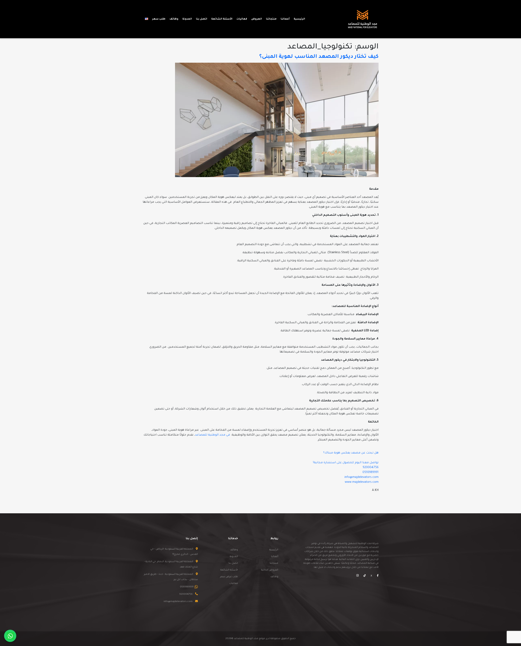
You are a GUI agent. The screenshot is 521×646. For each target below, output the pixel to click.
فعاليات (233, 583)
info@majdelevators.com (362, 477)
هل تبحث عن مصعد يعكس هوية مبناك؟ (351, 453)
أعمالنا (274, 556)
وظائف (274, 577)
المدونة (234, 556)
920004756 (371, 467)
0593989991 (370, 472)
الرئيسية (273, 550)
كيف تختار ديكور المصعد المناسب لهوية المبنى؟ (319, 57)
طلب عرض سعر (229, 577)
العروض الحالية (269, 570)
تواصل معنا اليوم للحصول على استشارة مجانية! (346, 462)
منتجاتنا (274, 563)
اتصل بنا (233, 563)
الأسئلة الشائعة (229, 570)
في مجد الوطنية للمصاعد (212, 435)
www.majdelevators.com (362, 482)
